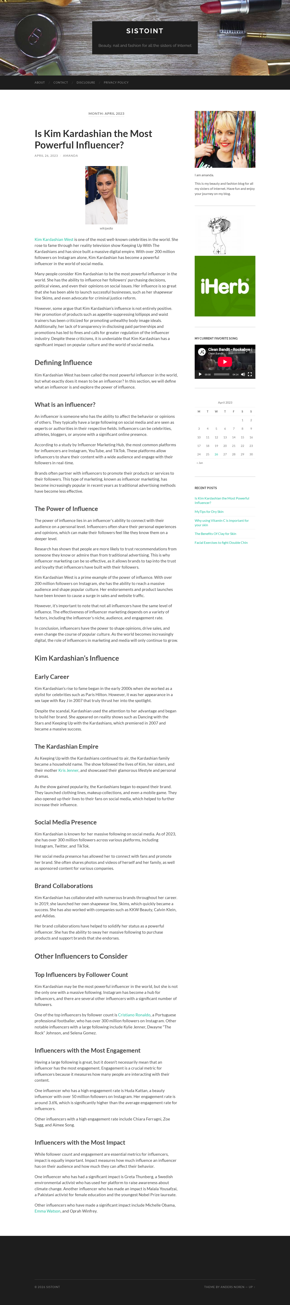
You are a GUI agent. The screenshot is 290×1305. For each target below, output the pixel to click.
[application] (225, 362)
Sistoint (145, 31)
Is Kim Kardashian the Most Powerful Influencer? (93, 139)
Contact (60, 82)
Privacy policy (116, 82)
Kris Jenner (68, 770)
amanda (70, 155)
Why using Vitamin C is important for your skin (222, 522)
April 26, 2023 (46, 155)
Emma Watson (48, 1210)
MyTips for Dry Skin (209, 511)
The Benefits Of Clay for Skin (215, 534)
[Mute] (243, 374)
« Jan (200, 462)
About (40, 82)
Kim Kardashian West (54, 239)
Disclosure (86, 82)
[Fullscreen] (250, 374)
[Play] (200, 374)
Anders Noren (233, 1287)
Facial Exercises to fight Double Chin (221, 542)
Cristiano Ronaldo (134, 1014)
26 (216, 454)
